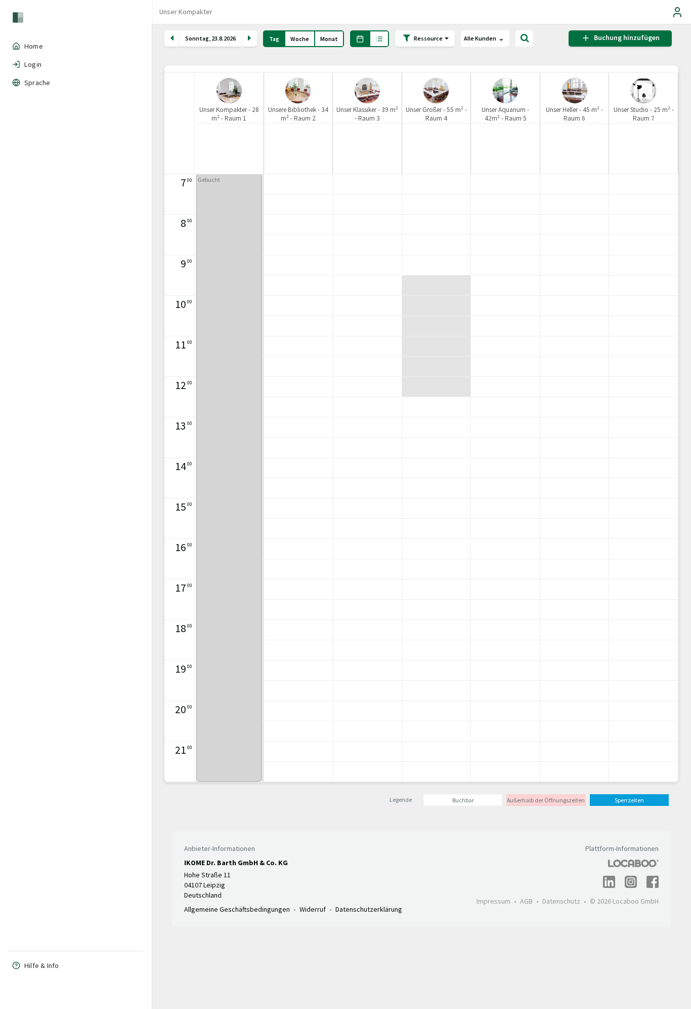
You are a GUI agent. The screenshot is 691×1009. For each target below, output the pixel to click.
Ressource (429, 38)
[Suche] (524, 38)
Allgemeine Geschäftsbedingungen (237, 909)
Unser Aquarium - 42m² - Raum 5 (505, 114)
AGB (526, 901)
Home (33, 46)
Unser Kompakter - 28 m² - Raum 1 (229, 114)
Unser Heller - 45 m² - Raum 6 (574, 114)
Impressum (493, 901)
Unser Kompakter (185, 11)
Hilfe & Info (41, 965)
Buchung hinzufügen (625, 38)
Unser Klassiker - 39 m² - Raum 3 (367, 114)
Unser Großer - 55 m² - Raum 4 (436, 114)
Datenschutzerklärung (368, 909)
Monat (329, 39)
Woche (299, 39)
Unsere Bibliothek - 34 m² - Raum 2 (298, 114)
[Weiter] (249, 38)
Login (32, 64)
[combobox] (485, 39)
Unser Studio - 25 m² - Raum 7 (644, 114)
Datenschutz (561, 901)
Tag (274, 39)
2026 (230, 38)
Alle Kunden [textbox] (480, 38)
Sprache (37, 82)
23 (214, 38)
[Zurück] (172, 38)
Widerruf (312, 909)
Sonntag (197, 38)
